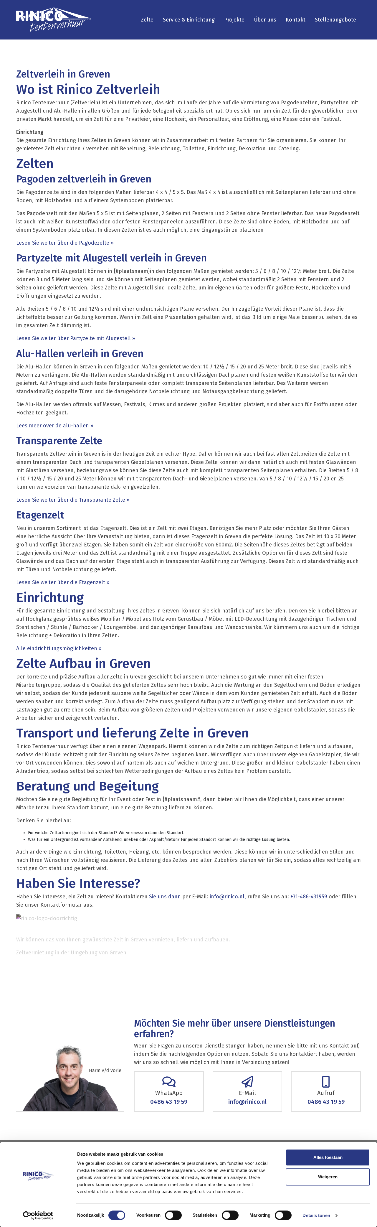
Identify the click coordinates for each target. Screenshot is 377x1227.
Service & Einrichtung (189, 20)
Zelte (147, 20)
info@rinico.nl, (228, 896)
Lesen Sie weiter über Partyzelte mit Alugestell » (76, 338)
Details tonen (316, 1215)
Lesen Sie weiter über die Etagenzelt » (63, 582)
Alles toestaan (328, 1157)
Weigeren (328, 1176)
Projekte (234, 20)
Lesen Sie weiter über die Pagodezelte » (65, 243)
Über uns (265, 20)
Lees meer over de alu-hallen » (54, 425)
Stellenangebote (335, 20)
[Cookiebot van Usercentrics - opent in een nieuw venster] (38, 1215)
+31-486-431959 (308, 896)
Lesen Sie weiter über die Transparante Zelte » (73, 500)
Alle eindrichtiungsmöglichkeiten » (59, 648)
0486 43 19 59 (168, 1101)
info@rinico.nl (247, 1101)
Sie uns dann (165, 896)
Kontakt (295, 20)
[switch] (173, 1215)
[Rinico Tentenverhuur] (53, 20)
